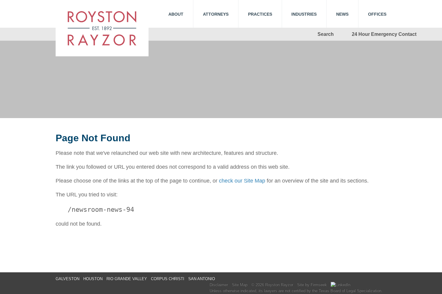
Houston (93, 279)
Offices (377, 14)
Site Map (239, 285)
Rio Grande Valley (126, 279)
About (175, 14)
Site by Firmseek (312, 285)
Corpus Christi (167, 279)
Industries (304, 14)
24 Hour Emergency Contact (384, 34)
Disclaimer (219, 285)
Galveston (67, 279)
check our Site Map (242, 181)
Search (326, 34)
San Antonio (201, 279)
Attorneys (216, 14)
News (342, 14)
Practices (260, 14)
